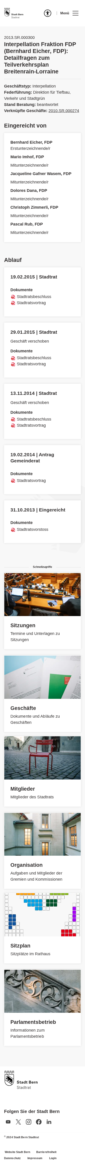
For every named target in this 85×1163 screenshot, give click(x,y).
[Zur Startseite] (14, 13)
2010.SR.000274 (64, 110)
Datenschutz (12, 1158)
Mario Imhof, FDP (27, 157)
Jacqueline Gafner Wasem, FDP (40, 173)
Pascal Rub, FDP (26, 224)
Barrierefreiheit (46, 1152)
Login (52, 1158)
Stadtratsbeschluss (34, 296)
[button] (69, 13)
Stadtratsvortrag (31, 303)
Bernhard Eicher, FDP (31, 142)
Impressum (34, 1158)
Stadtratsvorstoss (32, 529)
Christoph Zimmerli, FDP (34, 207)
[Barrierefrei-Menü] (47, 13)
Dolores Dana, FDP (28, 190)
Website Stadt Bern (17, 1152)
